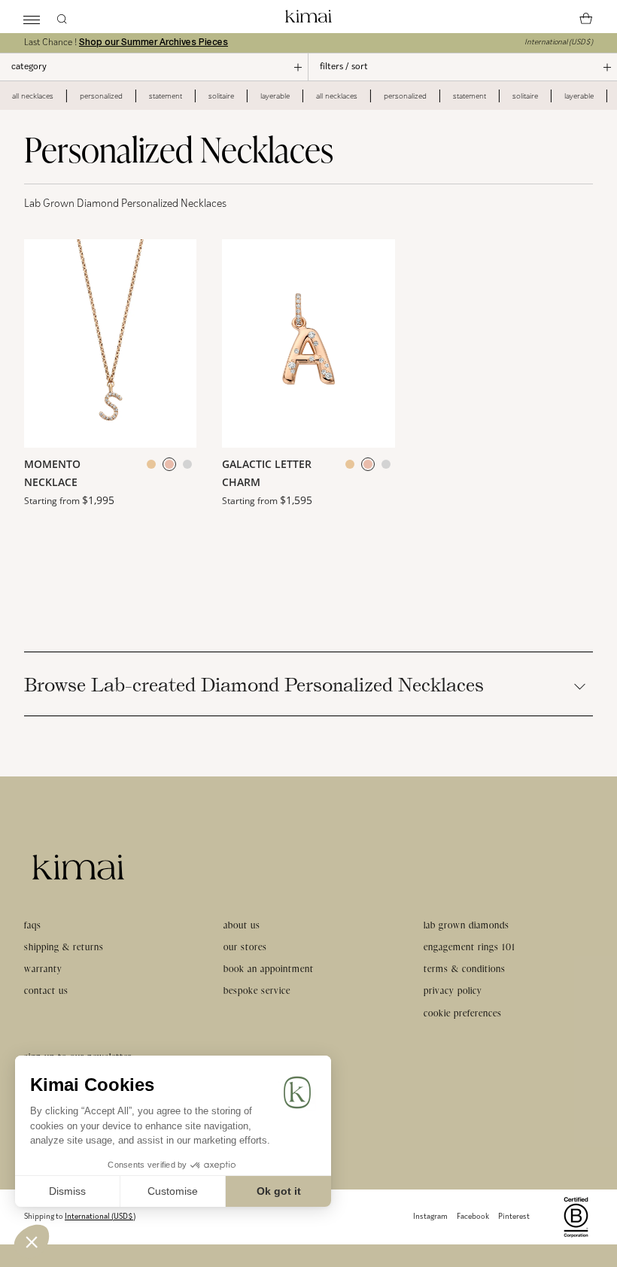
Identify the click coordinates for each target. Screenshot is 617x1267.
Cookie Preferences (463, 1013)
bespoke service (256, 990)
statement (165, 95)
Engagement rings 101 (469, 946)
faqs (32, 925)
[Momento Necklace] (110, 343)
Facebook (473, 1217)
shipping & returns (64, 946)
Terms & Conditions (465, 968)
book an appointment (268, 968)
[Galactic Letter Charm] (308, 343)
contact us (46, 990)
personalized (101, 95)
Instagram (430, 1217)
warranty (43, 968)
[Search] (61, 16)
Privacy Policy (453, 990)
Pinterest (514, 1217)
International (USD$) (558, 42)
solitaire (221, 95)
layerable (275, 95)
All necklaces (32, 95)
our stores (245, 946)
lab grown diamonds (466, 925)
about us (241, 925)
